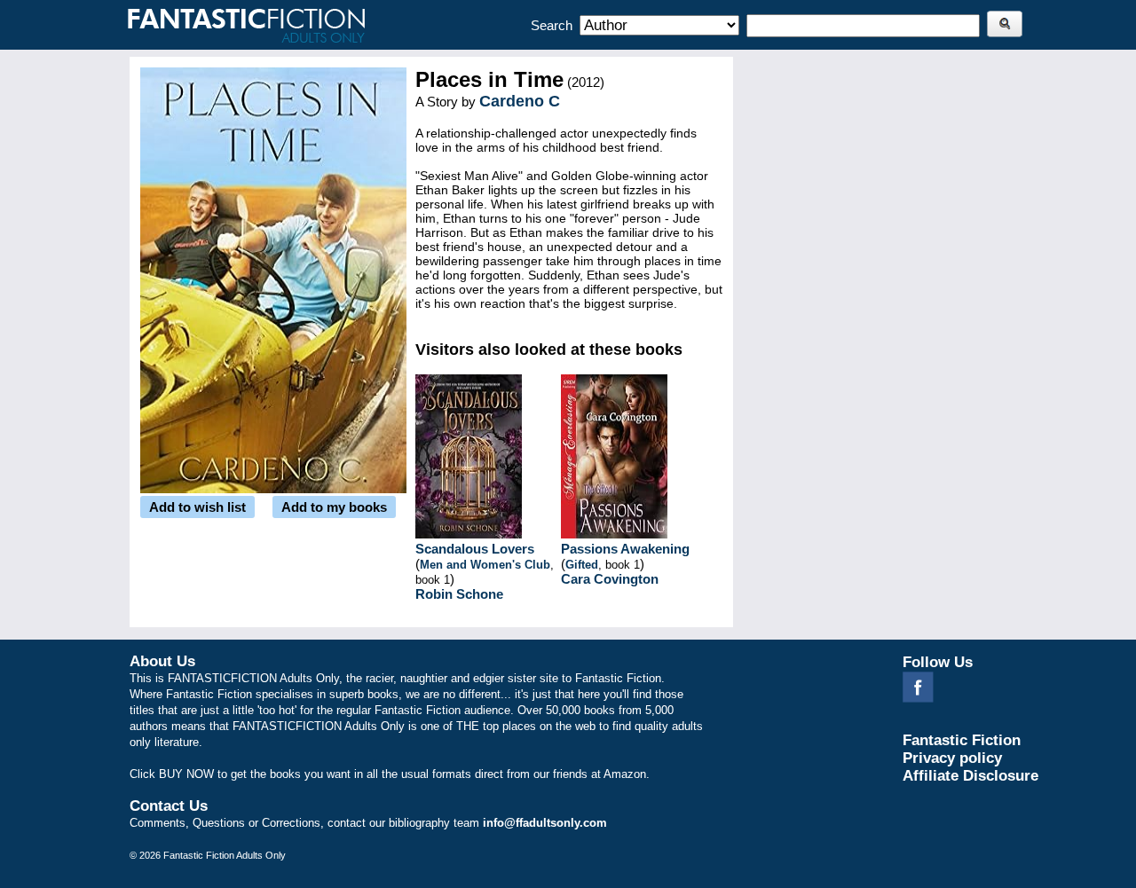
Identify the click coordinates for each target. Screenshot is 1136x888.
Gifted (581, 564)
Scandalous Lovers (474, 548)
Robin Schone (459, 593)
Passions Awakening (625, 548)
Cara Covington (610, 578)
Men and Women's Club (485, 564)
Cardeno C (519, 101)
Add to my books (334, 507)
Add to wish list (197, 507)
